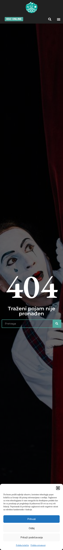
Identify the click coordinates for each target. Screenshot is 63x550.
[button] (58, 488)
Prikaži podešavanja (31, 537)
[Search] (57, 324)
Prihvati (31, 519)
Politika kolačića (22, 545)
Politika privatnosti (38, 545)
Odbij (31, 528)
